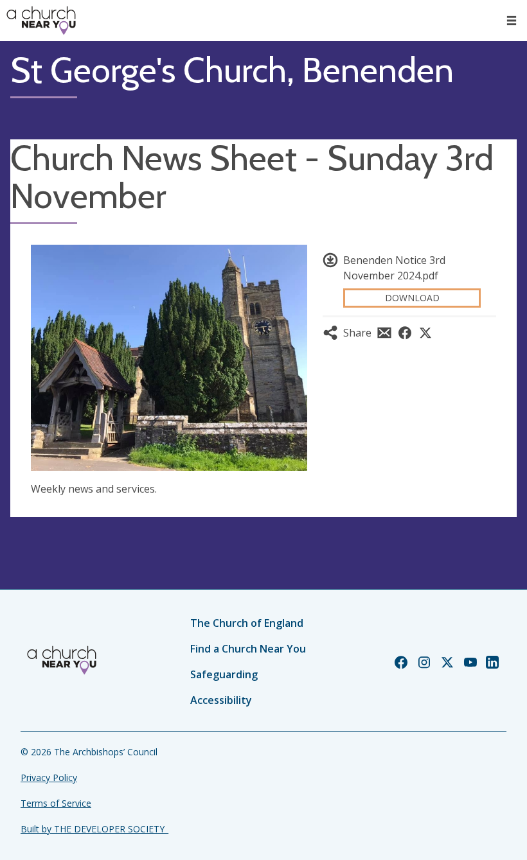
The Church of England (246, 623)
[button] (511, 20)
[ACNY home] (41, 20)
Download (412, 298)
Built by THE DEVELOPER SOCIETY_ (94, 829)
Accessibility (221, 700)
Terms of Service (56, 803)
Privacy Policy (49, 777)
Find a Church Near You (248, 649)
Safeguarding (224, 674)
